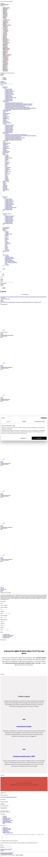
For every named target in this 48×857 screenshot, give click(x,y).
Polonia (5, 51)
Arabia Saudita (6, 7)
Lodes (6, 166)
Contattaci (7, 264)
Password (2, 847)
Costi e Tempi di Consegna (10, 261)
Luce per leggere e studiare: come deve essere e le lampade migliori (17, 109)
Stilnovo (6, 176)
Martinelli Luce (8, 171)
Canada (5, 15)
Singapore (6, 58)
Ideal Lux (7, 164)
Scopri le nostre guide (7, 110)
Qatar (5, 53)
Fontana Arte (7, 162)
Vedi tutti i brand (6, 121)
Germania (6, 30)
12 (1, 304)
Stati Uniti (6, 63)
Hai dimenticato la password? (5, 849)
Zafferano (7, 180)
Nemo (6, 172)
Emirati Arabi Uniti (7, 25)
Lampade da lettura (8, 96)
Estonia (5, 26)
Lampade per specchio (9, 129)
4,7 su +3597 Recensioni (24, 294)
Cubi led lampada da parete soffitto (6, 335)
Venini (6, 248)
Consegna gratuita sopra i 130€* (24, 756)
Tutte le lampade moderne (7, 132)
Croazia (5, 21)
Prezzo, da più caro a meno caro (6, 302)
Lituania (5, 41)
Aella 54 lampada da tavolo (5, 463)
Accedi (1, 278)
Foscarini (7, 163)
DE (6, 79)
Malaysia (5, 43)
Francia (5, 28)
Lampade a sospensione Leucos (26, 296)
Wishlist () (2, 81)
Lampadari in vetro (8, 98)
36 (3, 304)
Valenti (6, 177)
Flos (6, 161)
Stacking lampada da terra (5, 399)
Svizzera (5, 67)
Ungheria (5, 70)
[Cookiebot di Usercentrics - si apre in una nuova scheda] (41, 418)
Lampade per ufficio (9, 130)
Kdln (6, 165)
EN (6, 78)
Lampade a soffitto (8, 90)
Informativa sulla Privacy (9, 258)
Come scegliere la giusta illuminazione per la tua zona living (16, 134)
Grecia (5, 32)
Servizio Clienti (3, 1)
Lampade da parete (8, 89)
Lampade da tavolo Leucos (37, 296)
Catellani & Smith (8, 157)
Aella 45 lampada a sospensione (6, 559)
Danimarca (6, 22)
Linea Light (7, 173)
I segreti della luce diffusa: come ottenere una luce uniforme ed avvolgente (18, 103)
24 (2, 304)
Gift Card (2, 588)
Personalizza (23, 438)
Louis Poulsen (7, 167)
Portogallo (6, 52)
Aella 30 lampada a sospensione (6, 527)
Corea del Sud (6, 20)
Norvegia (5, 47)
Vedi (1, 337)
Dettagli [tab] (24, 421)
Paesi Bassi (6, 49)
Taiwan (5, 68)
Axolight (6, 156)
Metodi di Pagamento (9, 260)
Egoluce (6, 158)
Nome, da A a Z (38, 302)
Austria (5, 10)
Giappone (6, 31)
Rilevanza (27, 302)
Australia (5, 9)
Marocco (5, 44)
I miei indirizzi (5, 830)
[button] (7, 122)
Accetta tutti (39, 438)
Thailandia (6, 69)
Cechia (5, 16)
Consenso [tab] (8, 421)
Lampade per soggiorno (9, 125)
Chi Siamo (7, 256)
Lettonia (5, 38)
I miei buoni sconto (6, 831)
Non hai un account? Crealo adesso (7, 852)
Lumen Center (7, 169)
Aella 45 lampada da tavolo (5, 495)
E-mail (1, 844)
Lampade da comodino (9, 94)
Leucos (1, 334)
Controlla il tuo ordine (7, 828)
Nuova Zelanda (7, 48)
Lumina (6, 170)
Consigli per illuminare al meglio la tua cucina (13, 139)
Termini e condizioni (19, 854)
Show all (5, 304)
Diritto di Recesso (8, 259)
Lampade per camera (9, 126)
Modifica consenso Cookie (8, 832)
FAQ (6, 263)
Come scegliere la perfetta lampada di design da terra (15, 105)
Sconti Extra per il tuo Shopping (11, 262)
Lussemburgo (6, 42)
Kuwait (5, 37)
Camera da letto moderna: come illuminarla (13, 136)
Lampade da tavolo (8, 92)
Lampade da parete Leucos (5, 296)
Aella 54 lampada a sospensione (6, 367)
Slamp (6, 175)
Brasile (5, 12)
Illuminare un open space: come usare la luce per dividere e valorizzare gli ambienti (20, 108)
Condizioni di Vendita (9, 257)
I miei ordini (5, 827)
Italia (5, 36)
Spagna (5, 62)
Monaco (5, 46)
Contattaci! (2, 803)
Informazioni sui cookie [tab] (39, 421)
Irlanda (5, 33)
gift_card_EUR (3, 589)
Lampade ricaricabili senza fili (10, 97)
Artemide (7, 155)
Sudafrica (6, 64)
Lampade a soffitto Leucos (15, 296)
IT (5, 77)
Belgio (5, 11)
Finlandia (5, 27)
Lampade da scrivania (9, 93)
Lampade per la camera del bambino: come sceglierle (15, 137)
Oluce (6, 174)
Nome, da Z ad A (32, 302)
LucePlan (7, 168)
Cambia (2, 74)
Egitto (5, 23)
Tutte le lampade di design (7, 100)
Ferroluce (7, 159)
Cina (5, 17)
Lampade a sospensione (9, 91)
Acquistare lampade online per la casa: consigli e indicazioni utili (17, 107)
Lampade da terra (8, 95)
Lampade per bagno (9, 128)
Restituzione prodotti (6, 829)
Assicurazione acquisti (24, 726)
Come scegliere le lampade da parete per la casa (14, 102)
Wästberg (7, 179)
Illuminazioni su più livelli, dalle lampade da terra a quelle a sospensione (18, 104)
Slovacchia (6, 59)
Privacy (13, 854)
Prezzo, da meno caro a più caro (19, 302)
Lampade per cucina (9, 127)
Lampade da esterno (9, 99)
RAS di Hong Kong (7, 54)
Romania (5, 57)
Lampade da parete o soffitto (8, 635)
